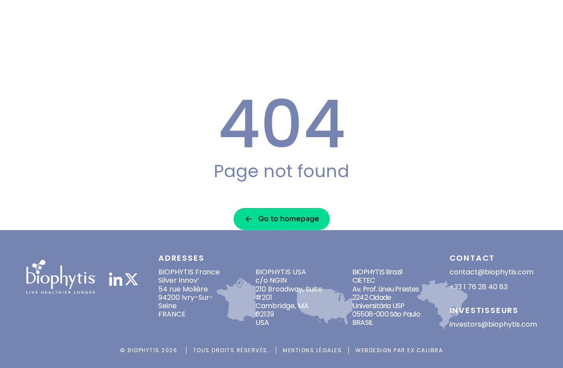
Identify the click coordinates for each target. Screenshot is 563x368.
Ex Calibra (425, 350)
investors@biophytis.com (493, 324)
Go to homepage (288, 218)
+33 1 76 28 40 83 (479, 287)
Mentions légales (312, 350)
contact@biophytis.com (492, 272)
